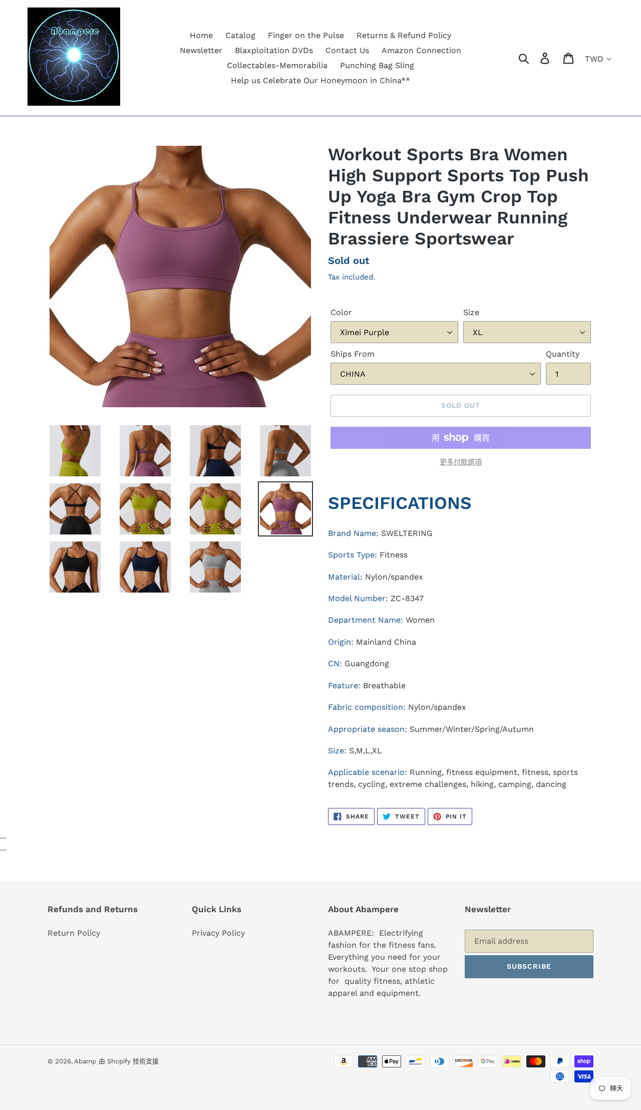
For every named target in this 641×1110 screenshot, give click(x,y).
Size (471, 312)
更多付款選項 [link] (461, 462)
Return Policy (74, 933)
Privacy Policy (218, 933)
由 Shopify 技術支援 (129, 1061)
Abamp (85, 1061)
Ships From (353, 354)
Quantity (562, 354)
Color (341, 312)
